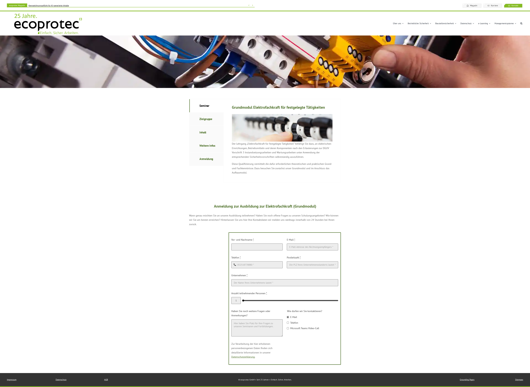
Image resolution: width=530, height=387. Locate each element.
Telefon (236, 257)
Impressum (11, 379)
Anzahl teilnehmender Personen (249, 293)
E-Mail (291, 239)
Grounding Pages (467, 379)
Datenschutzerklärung (243, 356)
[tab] (206, 105)
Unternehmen (239, 275)
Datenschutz (61, 379)
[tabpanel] (282, 140)
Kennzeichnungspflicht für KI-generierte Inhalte (49, 5)
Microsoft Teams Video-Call (304, 328)
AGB (106, 379)
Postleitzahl (294, 257)
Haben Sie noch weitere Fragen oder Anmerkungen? (250, 313)
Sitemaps (519, 379)
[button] (521, 23)
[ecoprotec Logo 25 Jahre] (48, 13)
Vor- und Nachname (242, 239)
